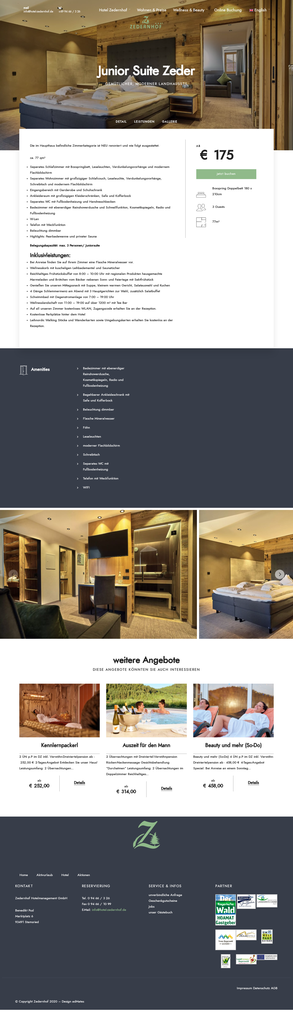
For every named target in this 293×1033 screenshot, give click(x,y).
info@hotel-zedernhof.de (38, 11)
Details (79, 783)
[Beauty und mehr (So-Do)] (233, 710)
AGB (274, 988)
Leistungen (144, 121)
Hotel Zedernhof (113, 10)
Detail (121, 121)
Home (24, 875)
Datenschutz (261, 988)
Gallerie (169, 121)
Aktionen (83, 875)
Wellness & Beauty (188, 10)
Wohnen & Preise (151, 10)
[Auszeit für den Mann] (146, 710)
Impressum (244, 988)
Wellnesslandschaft (43, 302)
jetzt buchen (226, 173)
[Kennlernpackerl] (59, 710)
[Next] (279, 574)
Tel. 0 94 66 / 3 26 (96, 898)
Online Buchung (228, 10)
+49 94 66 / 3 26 (69, 11)
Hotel (65, 875)
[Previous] (13, 574)
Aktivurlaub (44, 875)
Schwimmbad (39, 297)
